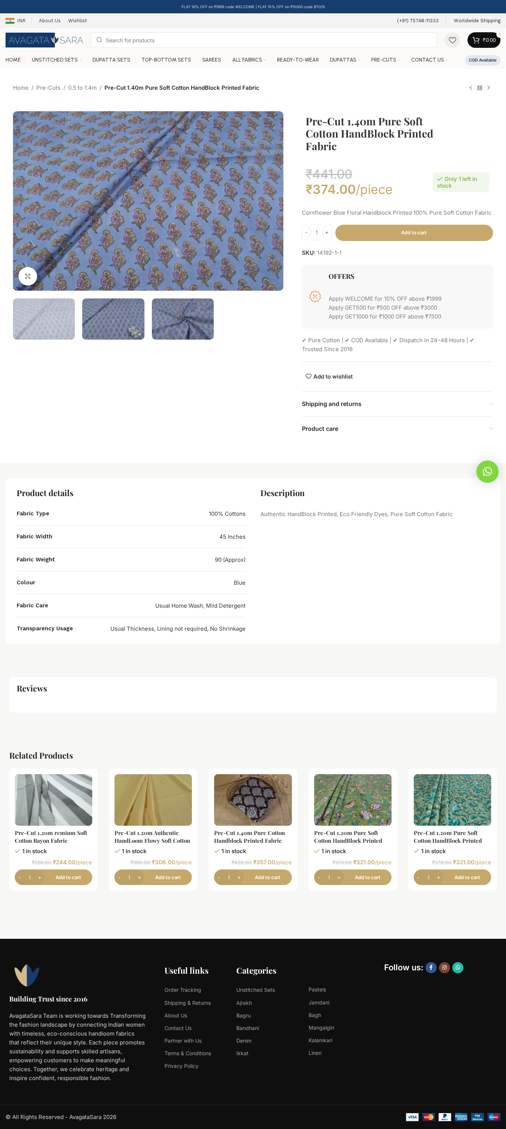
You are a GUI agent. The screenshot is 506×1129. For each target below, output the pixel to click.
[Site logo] (44, 39)
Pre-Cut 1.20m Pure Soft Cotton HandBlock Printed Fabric (348, 840)
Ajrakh (244, 1003)
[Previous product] (470, 88)
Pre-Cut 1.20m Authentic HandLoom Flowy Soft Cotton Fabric (152, 840)
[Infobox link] (418, 21)
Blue (240, 582)
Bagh (315, 1015)
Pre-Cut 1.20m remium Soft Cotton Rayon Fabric (51, 836)
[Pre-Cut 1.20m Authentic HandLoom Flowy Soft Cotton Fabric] (153, 800)
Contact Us (178, 1028)
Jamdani (319, 1002)
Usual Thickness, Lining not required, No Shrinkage (178, 628)
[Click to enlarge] (28, 276)
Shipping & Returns (187, 1003)
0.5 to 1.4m (82, 87)
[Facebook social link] (431, 967)
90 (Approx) (230, 559)
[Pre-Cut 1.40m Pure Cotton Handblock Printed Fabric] (253, 800)
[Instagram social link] (444, 967)
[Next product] (488, 88)
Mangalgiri (321, 1027)
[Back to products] (479, 88)
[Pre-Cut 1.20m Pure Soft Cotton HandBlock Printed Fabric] (353, 800)
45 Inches (232, 536)
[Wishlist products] (452, 40)
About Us (175, 1015)
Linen (315, 1053)
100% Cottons (227, 513)
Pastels (317, 989)
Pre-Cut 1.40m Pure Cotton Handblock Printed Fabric (249, 836)
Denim (244, 1040)
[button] (487, 471)
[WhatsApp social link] (457, 967)
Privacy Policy (181, 1066)
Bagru (243, 1015)
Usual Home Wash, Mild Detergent (200, 605)
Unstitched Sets (255, 990)
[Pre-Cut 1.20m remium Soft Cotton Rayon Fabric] (53, 800)
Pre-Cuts (48, 87)
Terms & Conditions (187, 1053)
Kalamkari (320, 1040)
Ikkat (242, 1053)
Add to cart (414, 232)
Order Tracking (182, 990)
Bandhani (247, 1028)
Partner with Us (183, 1040)
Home (21, 87)
